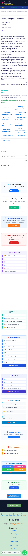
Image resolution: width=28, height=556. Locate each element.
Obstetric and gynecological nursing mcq (20, 119)
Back (2, 92)
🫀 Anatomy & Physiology (9, 359)
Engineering (14, 534)
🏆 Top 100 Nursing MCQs (10, 256)
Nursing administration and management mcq (20, 130)
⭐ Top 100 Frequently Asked (10, 259)
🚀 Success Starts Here (14, 495)
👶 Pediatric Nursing (8, 349)
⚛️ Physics (8, 466)
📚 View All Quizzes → (14, 422)
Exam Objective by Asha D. (12, 2)
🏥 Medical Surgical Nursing (10, 346)
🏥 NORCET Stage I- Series (10, 382)
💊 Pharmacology (8, 343)
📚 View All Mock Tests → (14, 391)
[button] (25, 3)
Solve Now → (14, 190)
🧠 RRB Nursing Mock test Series (11, 324)
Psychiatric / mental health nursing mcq (6, 119)
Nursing (14, 530)
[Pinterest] (24, 7)
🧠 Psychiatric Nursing (9, 362)
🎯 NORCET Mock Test (9, 268)
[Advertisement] (14, 292)
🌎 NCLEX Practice (8, 265)
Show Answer (5, 30)
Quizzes (14, 552)
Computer (14, 537)
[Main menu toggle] (3, 7)
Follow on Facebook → (14, 437)
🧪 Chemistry (20, 466)
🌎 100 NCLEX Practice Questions (11, 318)
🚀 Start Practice (14, 487)
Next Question (4, 90)
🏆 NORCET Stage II (8, 385)
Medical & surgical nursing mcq (19, 108)
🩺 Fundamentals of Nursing (10, 340)
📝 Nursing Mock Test (9, 262)
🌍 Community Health (8, 352)
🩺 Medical (20, 469)
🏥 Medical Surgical (8, 418)
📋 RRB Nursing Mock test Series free (12, 388)
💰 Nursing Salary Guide (9, 327)
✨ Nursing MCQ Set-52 (9, 315)
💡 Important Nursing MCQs (10, 271)
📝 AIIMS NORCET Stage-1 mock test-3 (13, 321)
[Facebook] (22, 7)
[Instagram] (25, 7)
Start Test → (14, 207)
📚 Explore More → (14, 472)
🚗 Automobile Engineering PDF (11, 453)
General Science (14, 541)
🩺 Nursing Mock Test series (10, 379)
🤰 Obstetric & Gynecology (10, 356)
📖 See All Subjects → (14, 365)
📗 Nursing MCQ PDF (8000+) (10, 450)
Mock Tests (14, 549)
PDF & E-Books (14, 545)
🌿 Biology (8, 469)
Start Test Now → (14, 225)
